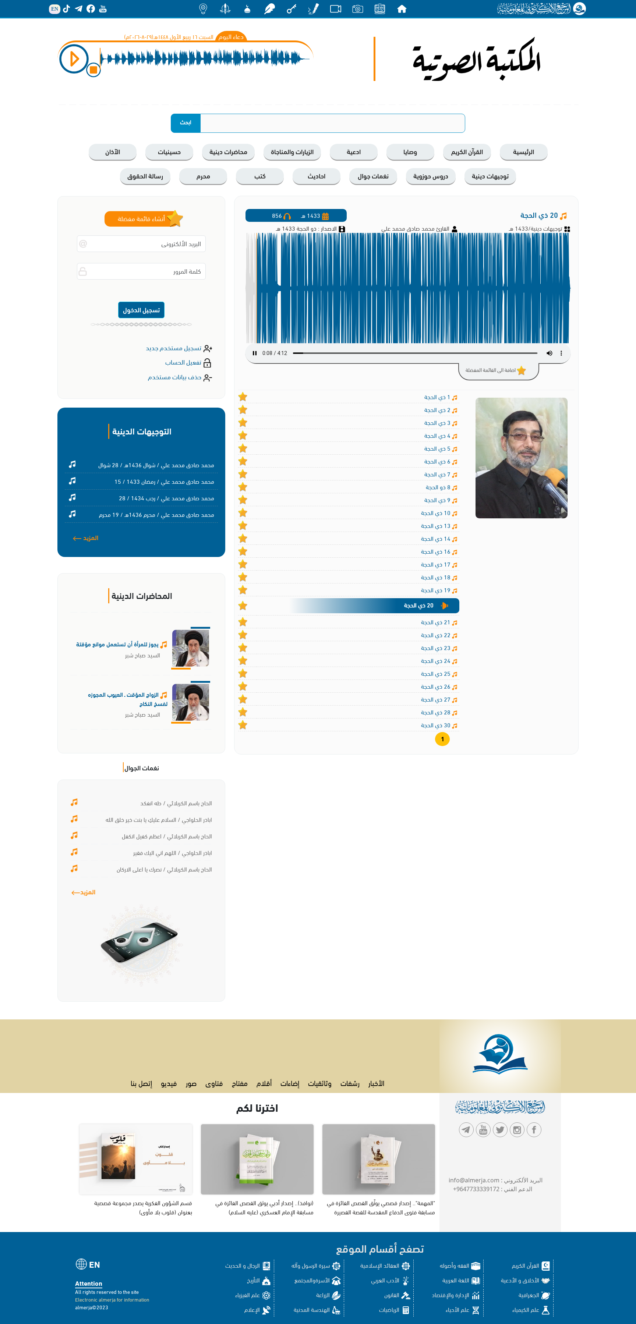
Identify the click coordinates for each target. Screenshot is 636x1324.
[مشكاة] (247, 8)
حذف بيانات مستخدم (175, 376)
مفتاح (240, 1082)
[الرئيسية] (401, 8)
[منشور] (225, 8)
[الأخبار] (379, 8)
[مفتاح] (291, 8)
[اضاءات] (203, 8)
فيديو (169, 1082)
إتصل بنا (141, 1082)
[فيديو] (335, 8)
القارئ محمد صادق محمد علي (416, 228)
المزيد (90, 537)
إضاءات (289, 1082)
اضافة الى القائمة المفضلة (491, 369)
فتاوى (214, 1082)
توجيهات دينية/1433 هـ (535, 228)
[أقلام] (313, 8)
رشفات (350, 1082)
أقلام (264, 1082)
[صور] (357, 8)
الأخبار (376, 1082)
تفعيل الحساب (184, 361)
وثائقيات (320, 1082)
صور (191, 1082)
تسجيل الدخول (141, 309)
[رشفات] (269, 8)
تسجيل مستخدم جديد (174, 347)
